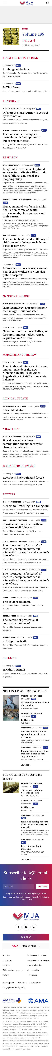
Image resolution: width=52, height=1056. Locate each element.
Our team (7, 965)
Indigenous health (11, 165)
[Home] (26, 3)
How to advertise (34, 965)
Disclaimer (22, 982)
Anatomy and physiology (14, 304)
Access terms (35, 982)
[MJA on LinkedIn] (34, 927)
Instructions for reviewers (38, 960)
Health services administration (17, 200)
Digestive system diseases (15, 130)
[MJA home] (26, 917)
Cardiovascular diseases (14, 406)
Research (10, 157)
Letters (9, 494)
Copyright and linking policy (14, 987)
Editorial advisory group (13, 970)
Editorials (11, 101)
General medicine (11, 598)
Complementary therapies (15, 520)
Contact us (7, 960)
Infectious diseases (12, 109)
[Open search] (47, 3)
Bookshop (26, 937)
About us (6, 955)
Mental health (9, 235)
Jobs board (32, 975)
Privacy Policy (27, 899)
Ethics (6, 327)
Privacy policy (8, 982)
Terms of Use (41, 897)
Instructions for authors (37, 955)
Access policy (33, 970)
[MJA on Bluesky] (26, 927)
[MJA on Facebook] (18, 927)
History (6, 975)
